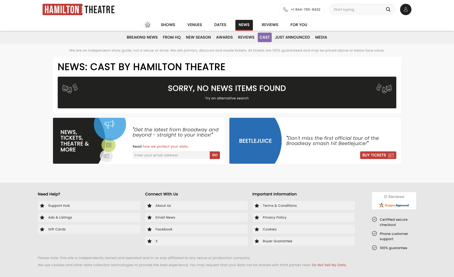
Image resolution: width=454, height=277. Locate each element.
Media (321, 37)
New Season (198, 37)
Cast (265, 37)
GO (215, 155)
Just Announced (292, 37)
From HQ (172, 37)
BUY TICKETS (374, 155)
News (244, 24)
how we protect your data (165, 146)
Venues (195, 24)
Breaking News (142, 37)
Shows (168, 24)
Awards (224, 37)
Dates (220, 24)
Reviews (270, 24)
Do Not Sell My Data (329, 265)
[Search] (389, 9)
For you (299, 24)
